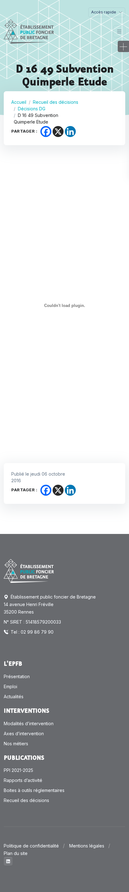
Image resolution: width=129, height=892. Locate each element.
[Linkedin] (70, 131)
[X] (58, 131)
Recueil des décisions (55, 102)
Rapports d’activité (23, 780)
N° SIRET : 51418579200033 (32, 622)
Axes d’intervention (24, 733)
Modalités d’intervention (29, 723)
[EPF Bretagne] (29, 31)
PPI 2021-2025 (18, 770)
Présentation (17, 676)
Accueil (18, 102)
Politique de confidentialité (31, 845)
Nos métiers (16, 743)
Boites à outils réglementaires (34, 790)
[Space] (29, 570)
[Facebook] (45, 131)
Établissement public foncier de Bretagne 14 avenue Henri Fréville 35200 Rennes (50, 604)
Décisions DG (31, 108)
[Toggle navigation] (119, 31)
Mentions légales (86, 845)
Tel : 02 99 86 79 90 (31, 632)
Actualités (13, 696)
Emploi (10, 686)
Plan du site (16, 853)
